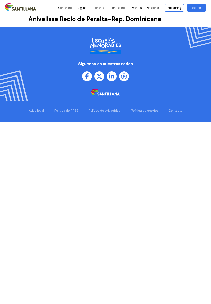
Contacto (175, 110)
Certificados (118, 8)
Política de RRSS (66, 110)
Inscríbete (196, 8)
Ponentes (100, 8)
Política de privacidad (105, 110)
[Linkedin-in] (112, 76)
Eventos (136, 8)
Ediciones (153, 8)
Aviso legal (36, 110)
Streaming (174, 8)
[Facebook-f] (87, 76)
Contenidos (65, 8)
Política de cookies (144, 110)
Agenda (83, 8)
